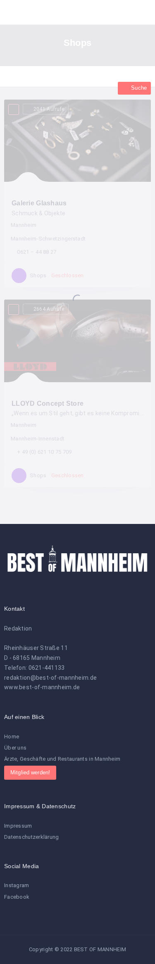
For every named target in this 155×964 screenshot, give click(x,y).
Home (11, 736)
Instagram (16, 885)
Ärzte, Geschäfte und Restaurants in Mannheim (62, 759)
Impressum (18, 826)
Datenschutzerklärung (31, 837)
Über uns (15, 748)
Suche (138, 88)
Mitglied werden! (30, 772)
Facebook (16, 897)
